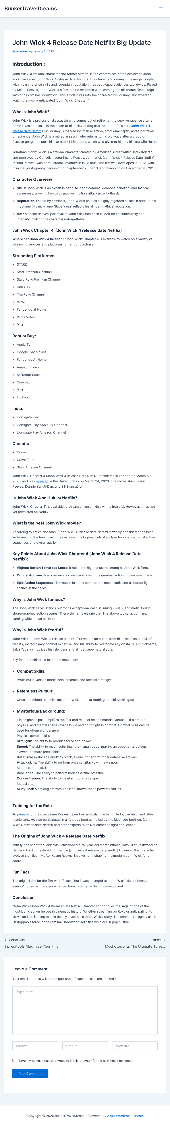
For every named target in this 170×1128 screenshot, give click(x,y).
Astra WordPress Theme (125, 1116)
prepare (23, 814)
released (42, 481)
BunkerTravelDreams (30, 8)
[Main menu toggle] (161, 8)
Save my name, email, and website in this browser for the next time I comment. (75, 1060)
